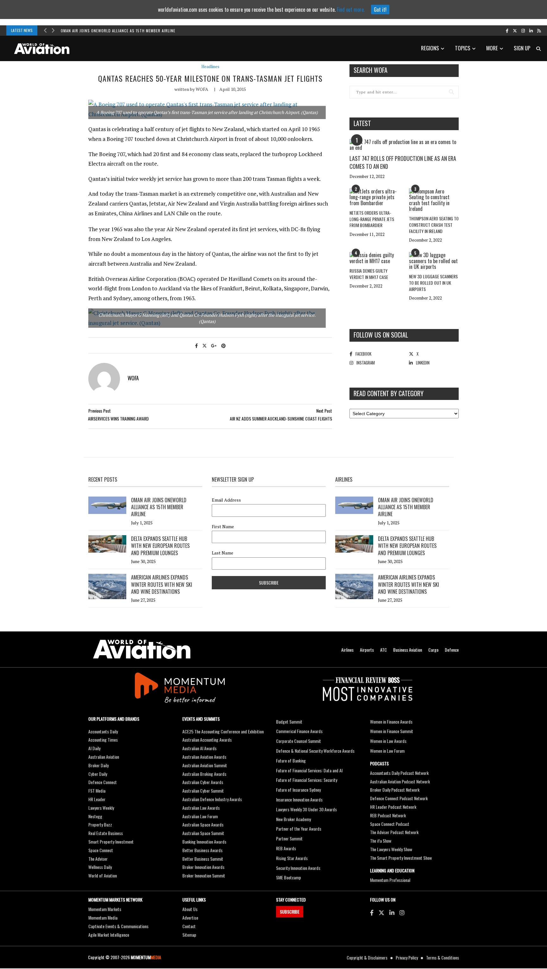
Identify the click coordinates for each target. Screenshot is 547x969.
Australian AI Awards (199, 748)
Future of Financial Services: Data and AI (309, 770)
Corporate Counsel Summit (298, 741)
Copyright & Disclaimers (367, 957)
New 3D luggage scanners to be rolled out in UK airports (433, 282)
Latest (362, 123)
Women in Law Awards (388, 741)
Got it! (380, 9)
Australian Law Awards (201, 807)
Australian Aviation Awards (204, 756)
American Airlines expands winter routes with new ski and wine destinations (161, 584)
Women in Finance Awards (391, 721)
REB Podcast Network (388, 815)
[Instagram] (402, 912)
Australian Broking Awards (204, 773)
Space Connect (100, 850)
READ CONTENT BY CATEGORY (389, 393)
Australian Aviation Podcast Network (400, 781)
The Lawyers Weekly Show (391, 849)
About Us (190, 909)
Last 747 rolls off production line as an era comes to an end (402, 162)
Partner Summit (289, 838)
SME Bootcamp (288, 877)
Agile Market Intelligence (108, 934)
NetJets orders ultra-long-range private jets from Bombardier (371, 218)
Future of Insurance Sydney (298, 789)
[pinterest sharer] (223, 345)
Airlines (347, 649)
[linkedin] (531, 30)
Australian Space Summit (203, 833)
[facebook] (507, 30)
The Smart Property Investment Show (401, 857)
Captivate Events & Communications (118, 926)
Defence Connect (102, 782)
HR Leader (96, 799)
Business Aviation (407, 649)
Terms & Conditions (442, 957)
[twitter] (515, 30)
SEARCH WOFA (370, 70)
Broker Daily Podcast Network (394, 789)
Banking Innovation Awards (204, 841)
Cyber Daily (97, 773)
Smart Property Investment (111, 841)
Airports (367, 649)
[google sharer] (214, 345)
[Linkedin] (391, 912)
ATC (383, 649)
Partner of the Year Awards (298, 828)
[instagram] (523, 30)
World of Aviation (102, 875)
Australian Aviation (103, 756)
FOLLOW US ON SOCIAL (381, 334)
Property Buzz (100, 824)
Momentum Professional (390, 880)
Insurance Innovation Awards (299, 799)
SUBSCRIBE (289, 911)
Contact (189, 926)
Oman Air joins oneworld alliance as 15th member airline (118, 30)
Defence (452, 649)
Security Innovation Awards (298, 867)
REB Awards (286, 848)
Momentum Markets (104, 909)
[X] (381, 912)
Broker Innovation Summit (203, 875)
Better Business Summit (202, 858)
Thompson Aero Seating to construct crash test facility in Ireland (434, 224)
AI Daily (94, 748)
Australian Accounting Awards (207, 739)
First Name (223, 526)
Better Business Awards (202, 850)
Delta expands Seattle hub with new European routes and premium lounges (160, 546)
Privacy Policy (407, 957)
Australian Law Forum (200, 816)
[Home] (141, 649)
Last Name (222, 552)
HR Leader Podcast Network (393, 806)
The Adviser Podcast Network (394, 832)
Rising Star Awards (292, 858)
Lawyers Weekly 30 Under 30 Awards (306, 809)
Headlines (210, 66)
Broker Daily (98, 765)
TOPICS (462, 48)
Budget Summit (289, 721)
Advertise (190, 917)
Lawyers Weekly (101, 807)
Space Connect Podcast (389, 823)
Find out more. (351, 9)
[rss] (539, 30)
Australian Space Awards (202, 824)
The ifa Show (380, 840)
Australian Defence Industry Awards (212, 799)
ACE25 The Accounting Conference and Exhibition (223, 731)
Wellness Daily (100, 867)
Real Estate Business (105, 833)
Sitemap (189, 934)
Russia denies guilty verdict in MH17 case (368, 273)
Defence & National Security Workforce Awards (315, 750)
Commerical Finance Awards (299, 731)
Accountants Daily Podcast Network (399, 773)
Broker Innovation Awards (203, 867)
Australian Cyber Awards (202, 782)
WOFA (202, 89)
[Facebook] (372, 912)
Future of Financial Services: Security (306, 779)
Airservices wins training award (118, 418)
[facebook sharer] (196, 345)
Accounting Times (103, 739)
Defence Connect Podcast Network (399, 798)
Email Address (226, 500)
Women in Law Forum (387, 750)
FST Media (96, 790)
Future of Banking (291, 760)
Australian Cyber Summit (203, 790)
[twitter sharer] (204, 345)
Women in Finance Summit (391, 731)
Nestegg (95, 816)
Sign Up (522, 48)
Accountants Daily (103, 731)
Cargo (433, 649)
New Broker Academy (293, 819)
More (492, 48)
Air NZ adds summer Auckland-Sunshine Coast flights (281, 418)
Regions (430, 48)
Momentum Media (102, 917)
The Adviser (98, 858)
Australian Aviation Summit (204, 765)
